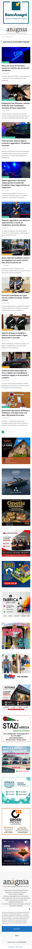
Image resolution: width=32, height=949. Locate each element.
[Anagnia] (16, 30)
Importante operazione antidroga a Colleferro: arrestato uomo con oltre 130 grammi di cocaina (16, 412)
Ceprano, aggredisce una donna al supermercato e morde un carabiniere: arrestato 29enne (16, 222)
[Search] (29, 30)
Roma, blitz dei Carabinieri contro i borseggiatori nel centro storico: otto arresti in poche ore (16, 260)
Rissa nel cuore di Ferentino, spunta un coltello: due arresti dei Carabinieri (15, 68)
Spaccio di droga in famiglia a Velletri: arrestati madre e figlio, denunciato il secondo (15, 335)
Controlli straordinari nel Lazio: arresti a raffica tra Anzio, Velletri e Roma (15, 297)
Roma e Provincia (7, 254)
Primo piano (5, 367)
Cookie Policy (11, 946)
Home (3, 36)
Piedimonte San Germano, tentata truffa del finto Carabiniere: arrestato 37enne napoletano (15, 105)
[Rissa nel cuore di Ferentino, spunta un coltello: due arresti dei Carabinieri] (16, 55)
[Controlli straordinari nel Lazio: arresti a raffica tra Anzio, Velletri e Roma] (16, 285)
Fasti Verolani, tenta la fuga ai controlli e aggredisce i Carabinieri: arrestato (16, 143)
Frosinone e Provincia (8, 99)
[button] (29, 909)
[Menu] (3, 30)
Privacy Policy (19, 946)
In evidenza (5, 62)
